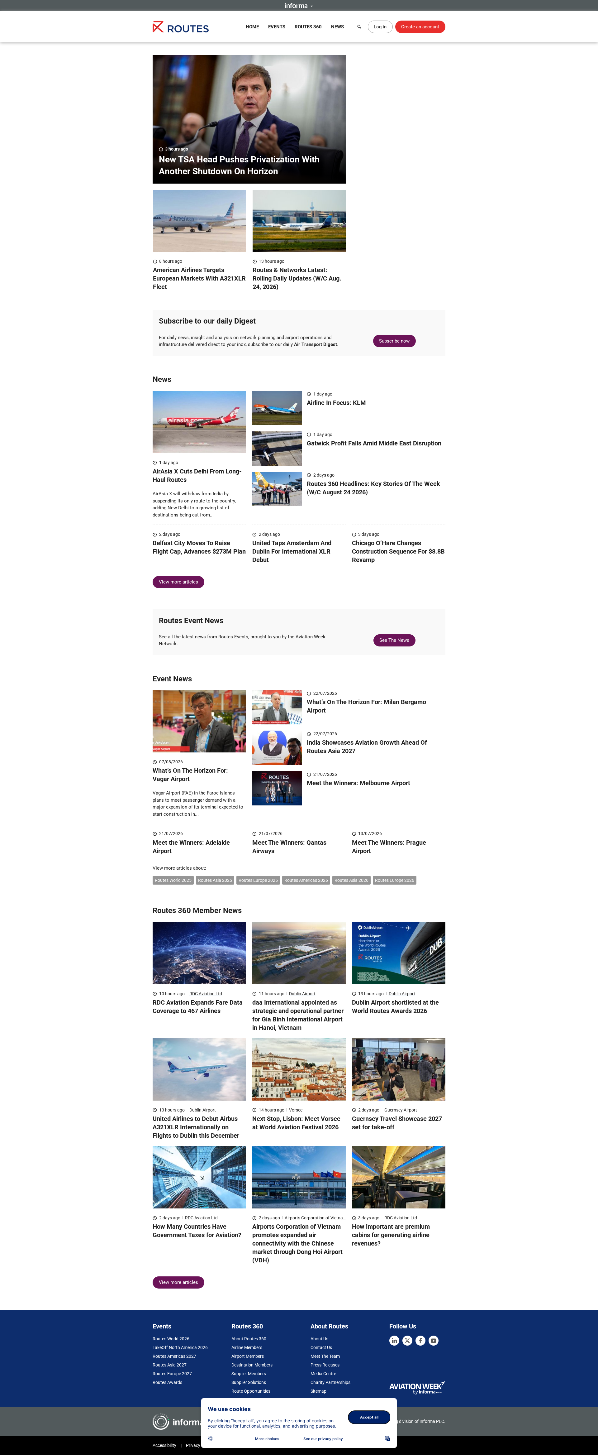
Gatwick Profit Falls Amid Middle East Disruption (374, 443)
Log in (380, 27)
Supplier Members (248, 1373)
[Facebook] (420, 1341)
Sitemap (318, 1391)
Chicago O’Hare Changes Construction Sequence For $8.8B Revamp (398, 551)
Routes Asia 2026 (351, 880)
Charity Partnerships (330, 1382)
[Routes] (181, 26)
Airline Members (246, 1347)
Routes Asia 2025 (215, 880)
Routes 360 (308, 27)
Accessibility (164, 1445)
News (337, 27)
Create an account (420, 27)
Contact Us (321, 1347)
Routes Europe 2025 (258, 880)
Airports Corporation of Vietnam (316, 1217)
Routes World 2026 (171, 1338)
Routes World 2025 (173, 880)
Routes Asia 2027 (170, 1364)
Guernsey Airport (400, 1109)
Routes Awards (167, 1382)
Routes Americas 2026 (306, 880)
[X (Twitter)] (407, 1341)
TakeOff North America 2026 (180, 1347)
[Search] (359, 27)
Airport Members (247, 1356)
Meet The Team (325, 1356)
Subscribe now (394, 341)
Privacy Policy (199, 1445)
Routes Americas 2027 (174, 1356)
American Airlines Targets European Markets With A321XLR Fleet (199, 278)
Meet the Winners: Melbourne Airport (358, 783)
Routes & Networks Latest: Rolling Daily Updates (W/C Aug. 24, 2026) (297, 278)
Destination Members (252, 1364)
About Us (319, 1338)
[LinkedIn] (394, 1341)
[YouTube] (434, 1341)
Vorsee (295, 1109)
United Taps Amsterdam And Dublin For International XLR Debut (291, 551)
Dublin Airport (302, 993)
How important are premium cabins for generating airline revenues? (391, 1235)
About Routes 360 (248, 1338)
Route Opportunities (250, 1391)
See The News (394, 640)
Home (252, 27)
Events (276, 27)
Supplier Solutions (248, 1382)
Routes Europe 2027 (172, 1373)
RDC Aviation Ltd (205, 993)
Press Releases (325, 1364)
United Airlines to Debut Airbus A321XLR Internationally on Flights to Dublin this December (196, 1127)
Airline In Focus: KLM (336, 402)
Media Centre (323, 1373)
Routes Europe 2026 (394, 880)
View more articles (178, 582)
